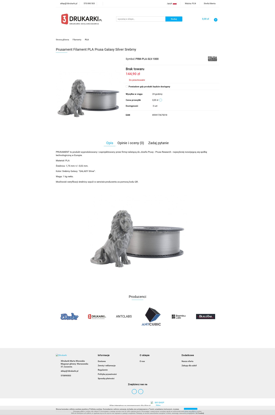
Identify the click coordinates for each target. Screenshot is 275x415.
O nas (142, 361)
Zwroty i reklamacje (107, 365)
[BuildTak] (205, 316)
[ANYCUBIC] (151, 316)
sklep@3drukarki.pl (69, 371)
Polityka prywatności (107, 374)
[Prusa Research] (212, 59)
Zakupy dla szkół (189, 365)
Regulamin (103, 370)
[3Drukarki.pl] (96, 316)
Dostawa (102, 361)
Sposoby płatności (106, 378)
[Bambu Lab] (178, 316)
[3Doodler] (69, 316)
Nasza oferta (187, 361)
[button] (104, 355)
